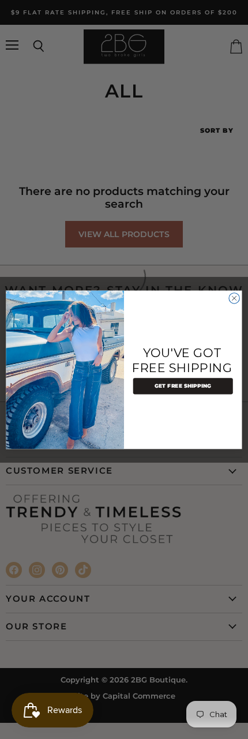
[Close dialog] (234, 297)
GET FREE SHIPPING (183, 385)
